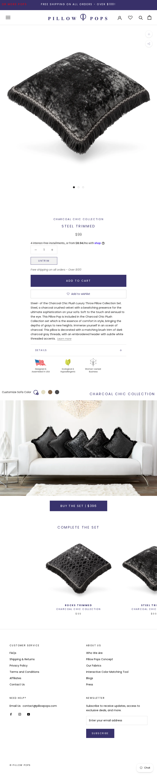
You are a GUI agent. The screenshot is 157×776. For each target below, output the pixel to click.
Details (41, 350)
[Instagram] (19, 714)
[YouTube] (28, 714)
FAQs (13, 653)
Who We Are (94, 653)
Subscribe (100, 733)
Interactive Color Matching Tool (107, 672)
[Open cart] (149, 17)
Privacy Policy (19, 665)
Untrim (43, 260)
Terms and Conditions (24, 672)
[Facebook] (11, 714)
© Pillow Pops (20, 765)
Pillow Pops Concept (99, 659)
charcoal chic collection (78, 219)
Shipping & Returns (22, 659)
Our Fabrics (93, 665)
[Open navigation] (8, 17)
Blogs (89, 678)
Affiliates (15, 678)
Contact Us (17, 684)
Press (89, 684)
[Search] (141, 17)
